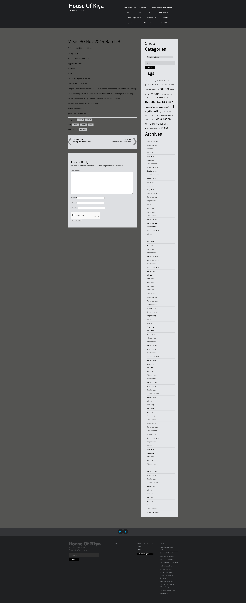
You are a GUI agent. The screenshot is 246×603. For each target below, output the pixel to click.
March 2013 (151, 416)
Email (73, 203)
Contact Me (151, 18)
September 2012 (153, 438)
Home (128, 12)
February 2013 (152, 419)
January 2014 (152, 379)
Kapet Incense (163, 12)
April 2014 (150, 367)
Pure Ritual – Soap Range (162, 7)
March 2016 (151, 290)
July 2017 (150, 234)
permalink (83, 129)
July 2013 (150, 401)
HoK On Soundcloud (166, 559)
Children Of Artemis (166, 553)
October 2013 (152, 390)
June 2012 (150, 449)
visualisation (163, 119)
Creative (88, 119)
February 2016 (152, 293)
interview (172, 89)
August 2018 (151, 201)
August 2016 (151, 271)
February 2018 (152, 215)
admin (89, 48)
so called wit (164, 112)
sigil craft (151, 111)
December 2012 (152, 427)
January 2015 (152, 342)
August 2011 (151, 486)
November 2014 (152, 349)
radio (146, 107)
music (155, 98)
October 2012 (152, 434)
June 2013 (150, 405)
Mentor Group (149, 23)
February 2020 (152, 193)
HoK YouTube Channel (167, 566)
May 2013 (150, 408)
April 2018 (150, 208)
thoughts (152, 119)
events (151, 89)
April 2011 (150, 501)
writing (164, 128)
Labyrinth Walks (131, 23)
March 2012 (151, 460)
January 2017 (152, 253)
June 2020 (150, 186)
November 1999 (153, 512)
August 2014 (151, 360)
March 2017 (151, 249)
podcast (157, 102)
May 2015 (150, 327)
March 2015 (151, 334)
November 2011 (152, 475)
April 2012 (150, 457)
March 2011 (151, 505)
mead (90, 124)
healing (156, 89)
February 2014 (152, 375)
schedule (158, 107)
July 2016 (150, 275)
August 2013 (151, 397)
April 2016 (150, 286)
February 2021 (152, 164)
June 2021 (150, 156)
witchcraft (160, 123)
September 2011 (153, 483)
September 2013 (153, 394)
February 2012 (152, 464)
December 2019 (152, 197)
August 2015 (151, 316)
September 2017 (153, 230)
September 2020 (153, 175)
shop (166, 107)
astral (160, 81)
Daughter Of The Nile (167, 556)
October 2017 (152, 227)
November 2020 (153, 167)
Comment (75, 171)
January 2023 (152, 145)
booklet (164, 85)
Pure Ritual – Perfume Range (135, 7)
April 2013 (150, 412)
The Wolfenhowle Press (167, 590)
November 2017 (152, 223)
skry (160, 112)
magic (155, 94)
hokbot (164, 89)
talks (169, 115)
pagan (149, 101)
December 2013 (152, 382)
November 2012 (152, 431)
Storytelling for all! (166, 581)
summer (164, 115)
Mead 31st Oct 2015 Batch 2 (82, 142)
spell (146, 115)
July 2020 (150, 182)
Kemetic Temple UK (166, 569)
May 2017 (150, 241)
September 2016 (153, 267)
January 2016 (152, 297)
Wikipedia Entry (165, 593)
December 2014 (152, 345)
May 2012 (150, 453)
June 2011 (150, 494)
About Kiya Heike (134, 18)
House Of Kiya (86, 6)
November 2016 (153, 260)
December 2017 (152, 219)
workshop (156, 128)
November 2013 (152, 386)
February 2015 (152, 338)
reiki (149, 107)
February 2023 (152, 141)
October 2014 (152, 353)
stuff (149, 115)
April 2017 (150, 245)
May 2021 (150, 160)
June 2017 (150, 238)
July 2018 (150, 204)
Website (74, 208)
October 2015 (152, 308)
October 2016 (152, 264)
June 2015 (150, 323)
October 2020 (152, 171)
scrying (163, 107)
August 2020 (151, 178)
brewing (76, 124)
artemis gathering (150, 81)
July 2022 (150, 149)
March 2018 (151, 212)
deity (147, 89)
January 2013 (152, 423)
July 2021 (150, 152)
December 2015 (152, 301)
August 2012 (151, 442)
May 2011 (150, 497)
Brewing (80, 119)
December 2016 (152, 256)
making (83, 124)
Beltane (159, 85)
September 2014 (153, 356)
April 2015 (150, 330)
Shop (139, 12)
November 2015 (152, 304)
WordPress (82, 550)
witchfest (149, 128)
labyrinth (147, 94)
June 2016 (150, 278)
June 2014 (150, 364)
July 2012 (150, 445)
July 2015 (150, 319)
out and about (162, 98)
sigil (171, 106)
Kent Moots (165, 23)
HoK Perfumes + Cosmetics (169, 562)
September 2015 (153, 312)
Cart (149, 12)
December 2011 (152, 471)
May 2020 (150, 189)
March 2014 (151, 371)
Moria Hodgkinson (166, 572)
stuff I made (156, 115)
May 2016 (150, 282)
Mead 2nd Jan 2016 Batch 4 (122, 142)
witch (149, 123)
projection (167, 102)
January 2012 (152, 468)
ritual (153, 107)
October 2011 (151, 479)
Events (165, 18)
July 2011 (150, 490)
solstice (170, 112)
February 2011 (152, 508)
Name (74, 198)
